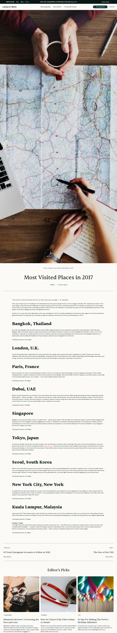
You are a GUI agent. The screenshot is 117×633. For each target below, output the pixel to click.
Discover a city (48, 446)
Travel (55, 268)
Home (45, 268)
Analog (50, 268)
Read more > (7, 556)
